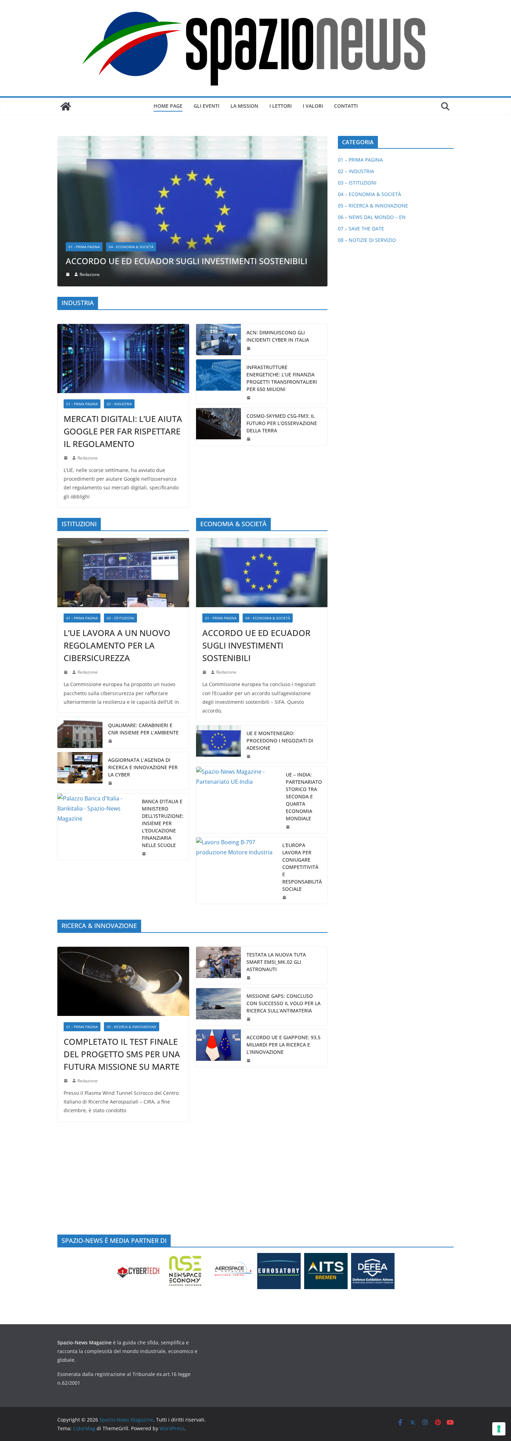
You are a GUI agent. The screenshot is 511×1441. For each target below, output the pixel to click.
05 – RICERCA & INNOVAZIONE (373, 205)
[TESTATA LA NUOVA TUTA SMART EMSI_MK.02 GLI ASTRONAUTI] (218, 824)
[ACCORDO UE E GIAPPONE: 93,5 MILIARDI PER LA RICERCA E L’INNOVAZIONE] (218, 907)
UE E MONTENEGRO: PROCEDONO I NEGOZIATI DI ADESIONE (279, 600)
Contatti (346, 106)
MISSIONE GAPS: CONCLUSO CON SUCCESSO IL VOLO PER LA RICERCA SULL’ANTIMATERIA (283, 862)
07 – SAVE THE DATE (361, 228)
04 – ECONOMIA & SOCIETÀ (369, 194)
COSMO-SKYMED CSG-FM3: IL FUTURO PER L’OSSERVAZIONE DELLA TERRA (281, 282)
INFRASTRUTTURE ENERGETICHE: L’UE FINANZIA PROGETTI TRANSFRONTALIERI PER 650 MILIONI (281, 237)
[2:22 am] (66, 940)
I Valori (313, 106)
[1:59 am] (249, 616)
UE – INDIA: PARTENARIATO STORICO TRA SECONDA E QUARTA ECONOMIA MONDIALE (304, 656)
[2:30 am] (288, 686)
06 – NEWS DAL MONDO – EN (372, 217)
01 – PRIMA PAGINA (360, 159)
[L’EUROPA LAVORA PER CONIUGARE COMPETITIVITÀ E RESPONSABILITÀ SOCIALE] (236, 730)
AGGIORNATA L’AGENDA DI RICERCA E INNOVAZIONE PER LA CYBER (143, 626)
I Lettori (280, 106)
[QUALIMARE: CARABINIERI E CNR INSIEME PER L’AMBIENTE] (80, 592)
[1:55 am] (249, 298)
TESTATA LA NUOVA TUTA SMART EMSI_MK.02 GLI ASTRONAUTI (276, 821)
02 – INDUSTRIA (356, 171)
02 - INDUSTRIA (119, 263)
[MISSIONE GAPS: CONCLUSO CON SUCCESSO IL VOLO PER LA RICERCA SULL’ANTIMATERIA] (218, 866)
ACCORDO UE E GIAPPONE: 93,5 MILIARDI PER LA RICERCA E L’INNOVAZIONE (283, 903)
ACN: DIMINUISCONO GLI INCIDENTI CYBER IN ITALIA (277, 195)
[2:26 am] (111, 643)
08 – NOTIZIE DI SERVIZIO (367, 240)
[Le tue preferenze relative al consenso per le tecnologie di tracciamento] (498, 1428)
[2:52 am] (249, 920)
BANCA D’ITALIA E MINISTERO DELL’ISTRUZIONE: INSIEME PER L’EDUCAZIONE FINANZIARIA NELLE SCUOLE (163, 683)
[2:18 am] (66, 317)
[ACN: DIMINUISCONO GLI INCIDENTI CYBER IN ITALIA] (218, 198)
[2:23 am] (285, 757)
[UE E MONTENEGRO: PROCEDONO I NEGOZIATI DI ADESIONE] (218, 603)
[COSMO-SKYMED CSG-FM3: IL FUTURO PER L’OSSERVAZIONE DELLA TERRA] (218, 285)
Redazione (88, 317)
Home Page (168, 106)
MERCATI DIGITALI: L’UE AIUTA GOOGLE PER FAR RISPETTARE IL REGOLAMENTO (123, 290)
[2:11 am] (249, 878)
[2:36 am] (249, 207)
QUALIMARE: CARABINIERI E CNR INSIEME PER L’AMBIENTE (143, 588)
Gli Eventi (206, 106)
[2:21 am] (249, 837)
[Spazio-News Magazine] (65, 106)
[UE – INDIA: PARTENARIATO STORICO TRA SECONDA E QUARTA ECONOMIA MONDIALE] (238, 659)
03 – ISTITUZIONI (357, 182)
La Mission (244, 106)
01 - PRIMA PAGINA (82, 263)
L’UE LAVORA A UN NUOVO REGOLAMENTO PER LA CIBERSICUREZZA (117, 504)
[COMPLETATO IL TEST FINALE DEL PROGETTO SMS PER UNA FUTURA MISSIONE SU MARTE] (123, 840)
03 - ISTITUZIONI (120, 477)
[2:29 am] (111, 601)
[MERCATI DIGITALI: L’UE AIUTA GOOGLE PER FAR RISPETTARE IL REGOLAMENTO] (123, 217)
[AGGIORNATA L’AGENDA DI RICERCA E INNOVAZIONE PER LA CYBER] (80, 630)
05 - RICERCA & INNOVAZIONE (131, 886)
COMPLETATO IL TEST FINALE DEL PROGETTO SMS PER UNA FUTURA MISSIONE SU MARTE (122, 913)
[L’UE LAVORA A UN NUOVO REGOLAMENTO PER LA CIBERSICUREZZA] (123, 431)
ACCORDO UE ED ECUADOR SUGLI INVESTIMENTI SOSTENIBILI (256, 504)
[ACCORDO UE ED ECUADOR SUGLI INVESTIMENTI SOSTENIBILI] (262, 431)
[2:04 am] (249, 257)
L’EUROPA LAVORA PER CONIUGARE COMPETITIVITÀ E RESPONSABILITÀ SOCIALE (302, 726)
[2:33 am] (205, 531)
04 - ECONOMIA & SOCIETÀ (267, 477)
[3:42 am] (66, 531)
